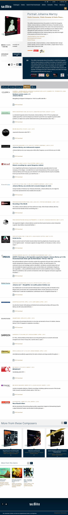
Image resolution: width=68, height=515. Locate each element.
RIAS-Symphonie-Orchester (34, 38)
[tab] (5, 87)
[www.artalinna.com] (5, 239)
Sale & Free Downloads (33, 5)
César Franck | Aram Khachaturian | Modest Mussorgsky (57, 454)
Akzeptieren (57, 513)
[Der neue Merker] (5, 256)
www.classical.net (18, 351)
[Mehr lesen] (46, 98)
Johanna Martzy (31, 36)
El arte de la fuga (18, 184)
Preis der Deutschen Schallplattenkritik (25, 220)
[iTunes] (17, 64)
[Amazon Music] (14, 64)
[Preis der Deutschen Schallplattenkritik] (5, 222)
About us (62, 5)
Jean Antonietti (41, 36)
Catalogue (16, 5)
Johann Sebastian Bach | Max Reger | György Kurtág (34, 453)
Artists (44, 5)
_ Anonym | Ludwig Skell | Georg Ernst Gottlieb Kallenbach (11, 453)
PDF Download (18, 104)
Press (56, 5)
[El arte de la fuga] (5, 184)
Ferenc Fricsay (31, 40)
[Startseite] (6, 6)
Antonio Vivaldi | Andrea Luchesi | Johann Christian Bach (4, 484)
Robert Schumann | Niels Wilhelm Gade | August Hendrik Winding (17, 485)
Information (64, 513)
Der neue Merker (17, 255)
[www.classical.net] (5, 352)
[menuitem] (16, 5)
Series (23, 5)
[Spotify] (12, 64)
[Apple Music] (9, 64)
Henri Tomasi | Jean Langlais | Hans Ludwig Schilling (29, 484)
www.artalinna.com (19, 236)
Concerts (50, 5)
